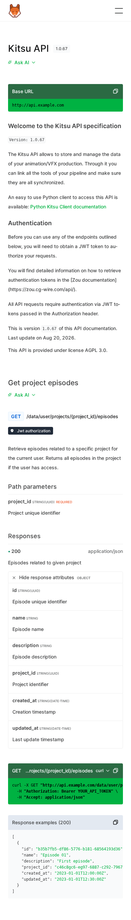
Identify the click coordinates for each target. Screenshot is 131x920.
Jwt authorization (33, 430)
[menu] (21, 62)
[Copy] (115, 91)
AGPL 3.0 (95, 350)
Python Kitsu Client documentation (68, 206)
